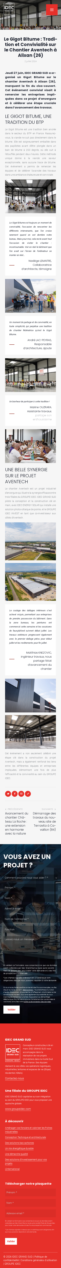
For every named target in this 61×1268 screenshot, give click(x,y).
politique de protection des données (37, 1002)
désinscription (28, 990)
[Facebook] (15, 794)
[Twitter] (8, 794)
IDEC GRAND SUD (22, 1256)
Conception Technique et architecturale (25, 1137)
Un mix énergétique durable (19, 1148)
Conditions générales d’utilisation (39, 1260)
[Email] (21, 794)
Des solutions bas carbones (19, 1143)
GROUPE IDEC (13, 1263)
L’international (12, 1169)
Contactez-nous (14, 1078)
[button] (52, 9)
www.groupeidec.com (18, 1108)
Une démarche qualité (16, 1154)
